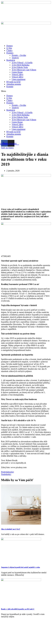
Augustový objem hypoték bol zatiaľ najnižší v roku (20, 567)
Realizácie (10, 60)
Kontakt (9, 86)
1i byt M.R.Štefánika (20, 65)
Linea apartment (18, 79)
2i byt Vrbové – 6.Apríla (22, 62)
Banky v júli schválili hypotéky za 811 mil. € (17, 609)
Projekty (9, 53)
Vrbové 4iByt (17, 77)
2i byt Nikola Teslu (20, 67)
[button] (26, 91)
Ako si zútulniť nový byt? (10, 529)
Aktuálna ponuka (13, 84)
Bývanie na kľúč (13, 82)
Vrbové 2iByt (17, 74)
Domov (9, 46)
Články (9, 50)
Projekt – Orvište (19, 55)
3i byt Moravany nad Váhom (24, 70)
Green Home (17, 72)
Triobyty (15, 58)
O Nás (9, 48)
